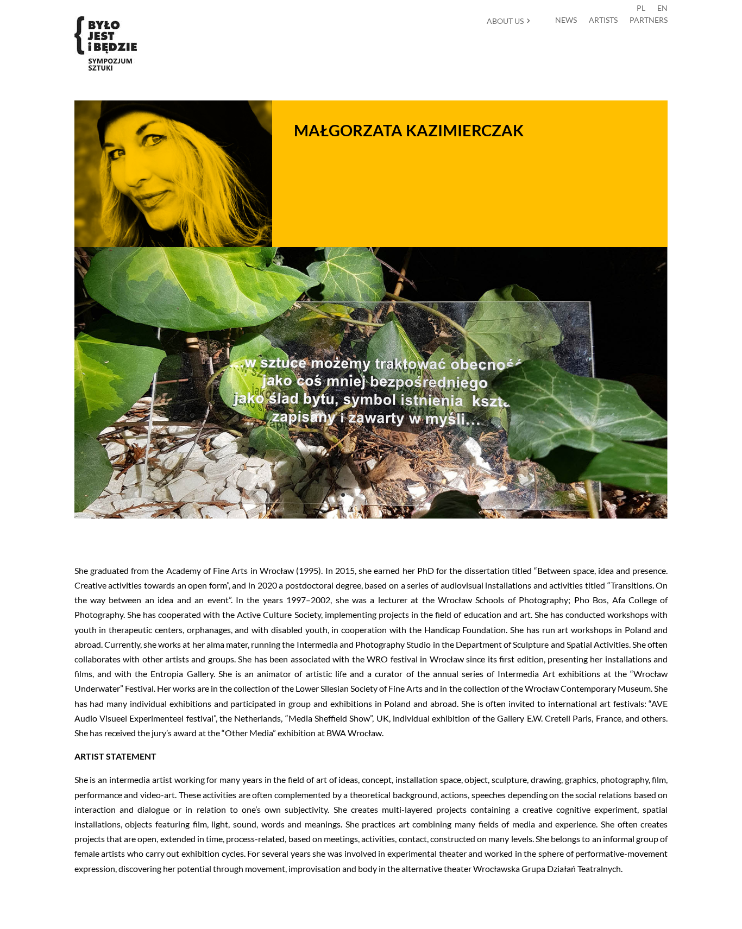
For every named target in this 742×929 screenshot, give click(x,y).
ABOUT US (505, 21)
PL (641, 8)
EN (662, 8)
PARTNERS (649, 20)
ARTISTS (603, 20)
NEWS (566, 20)
